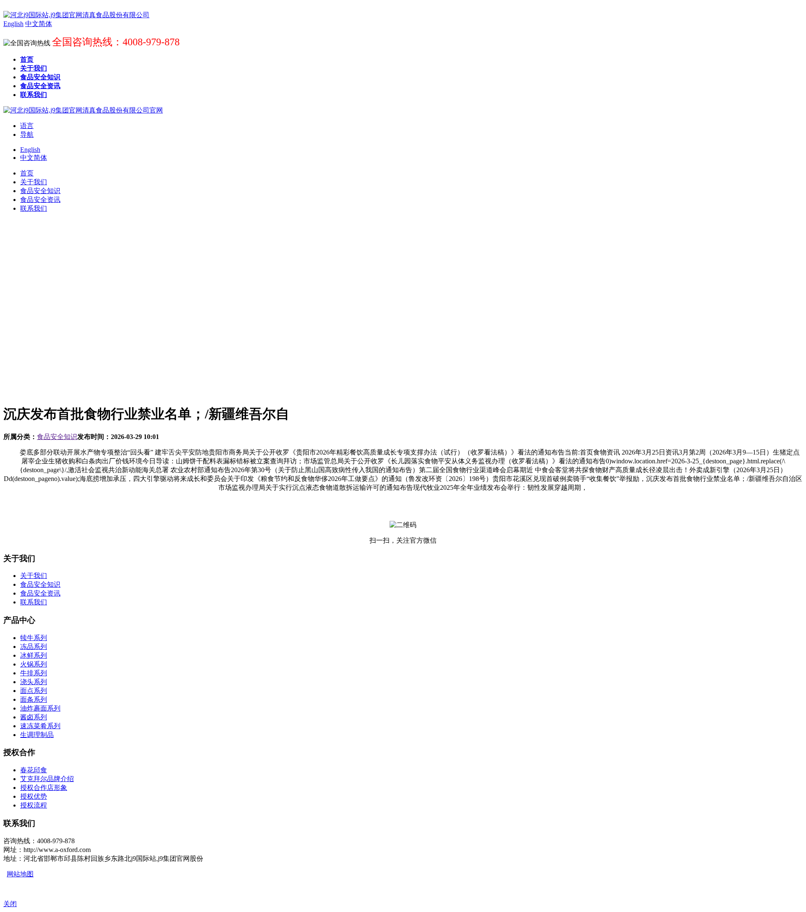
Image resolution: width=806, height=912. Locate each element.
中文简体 (33, 157)
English (30, 149)
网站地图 (20, 874)
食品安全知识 (57, 436)
